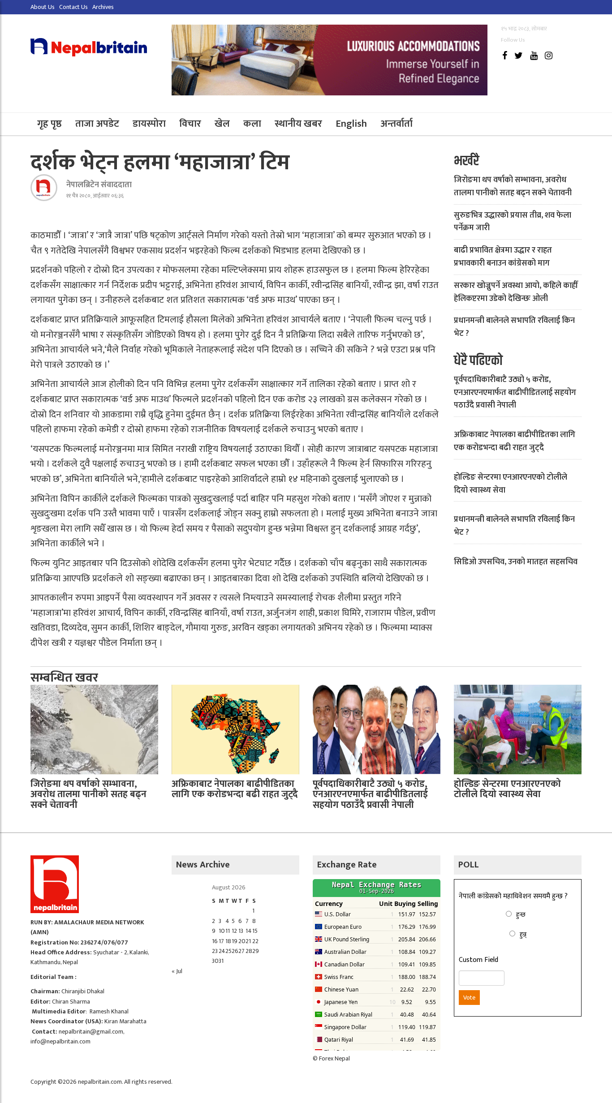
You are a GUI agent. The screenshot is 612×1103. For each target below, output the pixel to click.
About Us (42, 7)
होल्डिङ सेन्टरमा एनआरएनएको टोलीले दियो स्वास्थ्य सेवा (510, 484)
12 (234, 931)
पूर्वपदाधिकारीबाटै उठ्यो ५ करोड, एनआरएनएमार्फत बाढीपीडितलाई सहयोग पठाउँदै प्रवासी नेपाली (515, 392)
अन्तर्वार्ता (396, 124)
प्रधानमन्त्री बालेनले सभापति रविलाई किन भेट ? (514, 327)
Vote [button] (469, 997)
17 (221, 941)
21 (248, 941)
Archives (103, 7)
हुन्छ (521, 915)
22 (255, 941)
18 (228, 941)
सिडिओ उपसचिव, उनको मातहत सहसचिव (516, 562)
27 (241, 951)
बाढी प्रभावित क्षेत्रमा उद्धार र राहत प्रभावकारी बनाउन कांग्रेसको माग (503, 257)
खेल (222, 124)
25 (228, 951)
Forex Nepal (334, 1058)
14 (249, 931)
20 (242, 941)
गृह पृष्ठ (49, 124)
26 (235, 951)
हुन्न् (523, 934)
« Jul (177, 971)
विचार (190, 124)
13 (240, 931)
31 (221, 961)
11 (227, 931)
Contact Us (73, 7)
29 (255, 951)
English (351, 124)
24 (222, 951)
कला (252, 124)
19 (234, 941)
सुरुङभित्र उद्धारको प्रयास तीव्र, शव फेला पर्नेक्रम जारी (512, 222)
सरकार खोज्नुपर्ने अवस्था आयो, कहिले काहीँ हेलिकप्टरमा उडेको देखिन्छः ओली (516, 292)
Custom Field (478, 960)
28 (249, 951)
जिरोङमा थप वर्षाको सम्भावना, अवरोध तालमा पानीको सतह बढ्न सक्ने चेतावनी (513, 186)
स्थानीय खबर (298, 124)
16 (215, 941)
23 (215, 951)
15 (255, 931)
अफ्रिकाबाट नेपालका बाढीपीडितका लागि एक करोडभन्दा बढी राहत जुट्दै (514, 441)
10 (222, 931)
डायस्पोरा (149, 124)
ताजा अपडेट (97, 124)
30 (215, 961)
